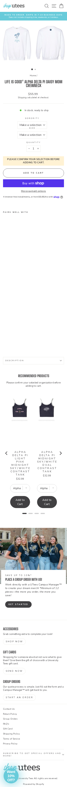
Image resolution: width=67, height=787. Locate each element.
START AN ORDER (19, 697)
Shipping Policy (11, 733)
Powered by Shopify (33, 784)
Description (14, 360)
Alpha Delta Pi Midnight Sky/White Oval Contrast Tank (47, 462)
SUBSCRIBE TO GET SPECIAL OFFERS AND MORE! (32, 754)
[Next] (60, 453)
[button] (11, 775)
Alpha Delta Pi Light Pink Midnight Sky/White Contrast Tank (20, 463)
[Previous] (6, 453)
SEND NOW (14, 671)
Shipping (22, 97)
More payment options (33, 191)
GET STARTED (18, 604)
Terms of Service (11, 738)
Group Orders (10, 718)
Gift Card (8, 728)
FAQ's (6, 723)
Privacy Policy (10, 743)
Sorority (32, 118)
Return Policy (10, 714)
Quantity (33, 142)
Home (33, 75)
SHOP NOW (14, 641)
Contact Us (9, 709)
